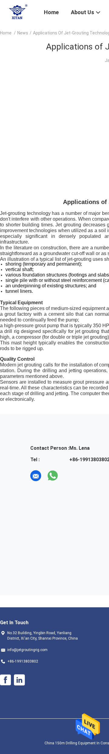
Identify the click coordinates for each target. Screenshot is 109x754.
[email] (35, 475)
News (22, 32)
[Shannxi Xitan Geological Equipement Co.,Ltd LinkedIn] (19, 680)
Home (6, 32)
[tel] (69, 475)
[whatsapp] (52, 475)
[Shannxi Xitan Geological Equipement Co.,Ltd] (18, 11)
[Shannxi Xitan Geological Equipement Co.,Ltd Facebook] (5, 680)
